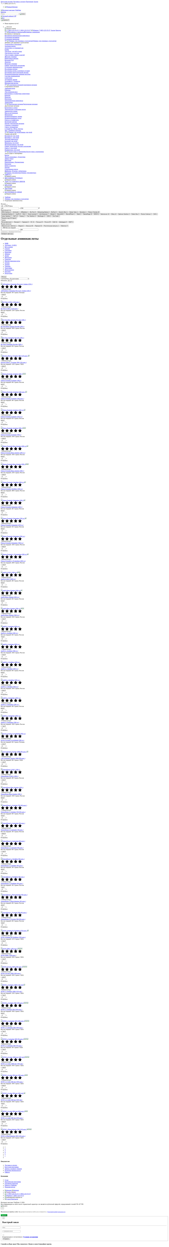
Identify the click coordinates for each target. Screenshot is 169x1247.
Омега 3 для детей (11, 148)
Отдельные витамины (12, 37)
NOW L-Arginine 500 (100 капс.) (11, 1009)
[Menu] (5, 27)
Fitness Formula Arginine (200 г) (11, 380)
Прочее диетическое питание (14, 123)
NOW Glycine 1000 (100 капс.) (11, 973)
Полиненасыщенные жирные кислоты (17, 74)
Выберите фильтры (15, 231)
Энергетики (9, 102)
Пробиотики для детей (12, 150)
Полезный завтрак (11, 122)
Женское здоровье (11, 57)
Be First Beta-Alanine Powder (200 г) (12, 326)
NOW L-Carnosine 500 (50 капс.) (11, 1046)
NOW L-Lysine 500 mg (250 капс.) (12, 1118)
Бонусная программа (12, 1167)
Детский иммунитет (11, 139)
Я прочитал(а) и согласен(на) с (20, 1237)
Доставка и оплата (19, 1)
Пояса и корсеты (10, 166)
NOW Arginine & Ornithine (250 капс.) (13, 937)
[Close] (2, 1208)
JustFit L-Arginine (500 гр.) (9, 651)
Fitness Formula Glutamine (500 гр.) (12, 543)
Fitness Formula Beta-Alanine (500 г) (12, 471)
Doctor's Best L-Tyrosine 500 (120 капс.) (14, 362)
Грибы (7, 49)
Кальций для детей (11, 141)
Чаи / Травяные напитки (13, 130)
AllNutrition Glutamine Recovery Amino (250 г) (16, 291)
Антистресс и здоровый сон (14, 48)
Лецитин (8, 62)
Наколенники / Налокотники (14, 162)
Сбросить (4, 231)
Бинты (7, 155)
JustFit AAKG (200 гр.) (8, 579)
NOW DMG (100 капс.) (8, 955)
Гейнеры (7, 90)
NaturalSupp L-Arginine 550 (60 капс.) (13, 812)
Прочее (7, 167)
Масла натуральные (11, 113)
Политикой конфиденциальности (56, 1212)
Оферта (7, 1172)
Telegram (15, 7)
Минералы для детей (12, 143)
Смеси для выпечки (11, 127)
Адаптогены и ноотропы (13, 44)
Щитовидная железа (11, 83)
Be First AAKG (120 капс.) (9, 308)
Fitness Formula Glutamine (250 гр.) (12, 525)
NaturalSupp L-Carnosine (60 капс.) (12, 848)
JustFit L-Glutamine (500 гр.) (10, 722)
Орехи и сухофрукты (12, 120)
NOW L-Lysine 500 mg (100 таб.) (11, 1100)
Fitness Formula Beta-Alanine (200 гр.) (13, 453)
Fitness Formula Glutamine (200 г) (11, 507)
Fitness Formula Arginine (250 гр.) (11, 416)
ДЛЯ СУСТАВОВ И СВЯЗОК (15, 181)
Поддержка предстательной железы (16, 72)
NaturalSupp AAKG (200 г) (9, 776)
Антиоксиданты (10, 46)
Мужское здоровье (11, 64)
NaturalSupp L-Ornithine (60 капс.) (12, 883)
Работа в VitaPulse (11, 1185)
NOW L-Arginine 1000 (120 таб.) (11, 991)
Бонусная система (7, 1)
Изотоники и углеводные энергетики (17, 93)
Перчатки (8, 164)
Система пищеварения (12, 76)
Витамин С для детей (12, 137)
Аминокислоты (10, 88)
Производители (10, 1187)
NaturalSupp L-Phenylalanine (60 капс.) (13, 901)
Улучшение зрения (11, 79)
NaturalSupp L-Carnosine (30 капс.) (12, 830)
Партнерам (29, 1)
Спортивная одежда (11, 169)
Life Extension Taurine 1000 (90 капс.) (13, 758)
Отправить (6, 1239)
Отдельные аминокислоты (13, 67)
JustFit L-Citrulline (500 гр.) (9, 687)
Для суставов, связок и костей (15, 55)
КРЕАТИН (8, 185)
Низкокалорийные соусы (13, 118)
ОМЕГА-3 (8, 174)
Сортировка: (5, 278)
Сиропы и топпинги (11, 125)
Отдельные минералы (12, 39)
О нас (7, 1180)
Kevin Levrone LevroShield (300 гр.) (12, 740)
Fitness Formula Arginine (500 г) (11, 435)
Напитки (8, 97)
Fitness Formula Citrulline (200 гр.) (12, 489)
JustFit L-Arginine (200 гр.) (9, 633)
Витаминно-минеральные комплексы (17, 35)
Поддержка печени (11, 69)
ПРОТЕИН (8, 188)
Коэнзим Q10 (9, 60)
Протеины (8, 99)
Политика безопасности (13, 1170)
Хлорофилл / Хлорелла (12, 81)
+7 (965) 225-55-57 (24, 30)
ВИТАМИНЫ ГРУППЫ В (13, 178)
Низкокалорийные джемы (13, 116)
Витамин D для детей (12, 136)
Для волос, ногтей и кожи (13, 51)
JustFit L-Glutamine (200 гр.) (10, 704)
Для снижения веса (11, 92)
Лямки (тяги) (9, 158)
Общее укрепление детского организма (18, 146)
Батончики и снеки (11, 107)
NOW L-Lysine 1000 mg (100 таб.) (12, 1064)
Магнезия (8, 160)
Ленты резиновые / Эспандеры (15, 157)
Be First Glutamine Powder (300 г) (11, 344)
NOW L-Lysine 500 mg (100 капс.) (12, 1082)
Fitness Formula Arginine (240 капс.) (12, 398)
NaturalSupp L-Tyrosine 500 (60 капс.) (13, 919)
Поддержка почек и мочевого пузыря (17, 71)
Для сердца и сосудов (12, 53)
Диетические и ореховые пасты (15, 109)
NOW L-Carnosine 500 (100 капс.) (12, 1027)
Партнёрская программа (13, 1182)
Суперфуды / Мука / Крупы (14, 129)
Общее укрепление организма (15, 65)
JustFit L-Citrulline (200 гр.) (9, 669)
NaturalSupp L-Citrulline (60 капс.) (12, 865)
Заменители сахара (11, 111)
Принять (4, 1215)
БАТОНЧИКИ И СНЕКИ (13, 192)
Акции (36, 1)
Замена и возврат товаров (13, 1169)
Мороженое (9, 115)
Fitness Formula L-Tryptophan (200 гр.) (13, 561)
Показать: (4, 280)
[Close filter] (7, 204)
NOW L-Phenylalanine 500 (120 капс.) (13, 1136)
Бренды (3, 12)
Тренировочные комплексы (14, 100)
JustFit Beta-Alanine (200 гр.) (10, 597)
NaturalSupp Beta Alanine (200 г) (11, 794)
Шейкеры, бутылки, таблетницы (15, 171)
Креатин (7, 95)
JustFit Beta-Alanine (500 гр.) (10, 615)
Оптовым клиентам (11, 1183)
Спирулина (8, 78)
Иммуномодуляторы (11, 58)
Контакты (14, 1199)
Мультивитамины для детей (14, 144)
